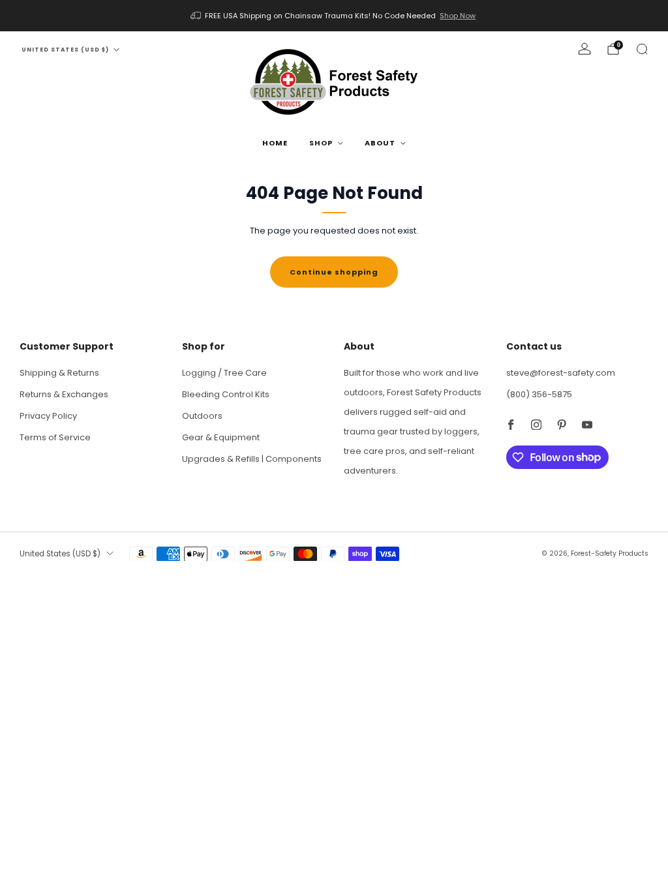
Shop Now (458, 15)
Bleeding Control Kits (225, 394)
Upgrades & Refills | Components (252, 459)
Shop (321, 143)
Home (275, 143)
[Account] (584, 48)
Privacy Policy (48, 416)
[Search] (641, 48)
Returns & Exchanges (64, 394)
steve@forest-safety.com (560, 373)
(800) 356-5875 (539, 394)
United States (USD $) (65, 49)
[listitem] (334, 15)
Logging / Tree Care (224, 373)
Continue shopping (334, 272)
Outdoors (202, 416)
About (380, 143)
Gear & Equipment (221, 437)
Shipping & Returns (59, 373)
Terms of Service (55, 437)
